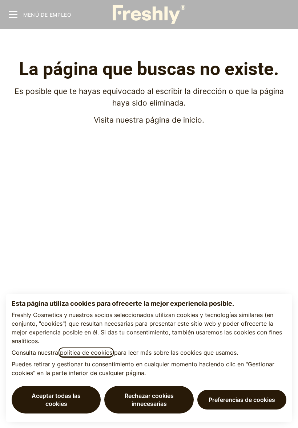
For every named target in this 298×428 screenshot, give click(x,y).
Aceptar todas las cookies (56, 399)
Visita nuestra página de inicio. (149, 119)
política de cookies (86, 352)
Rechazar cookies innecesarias (149, 399)
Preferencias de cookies (242, 399)
